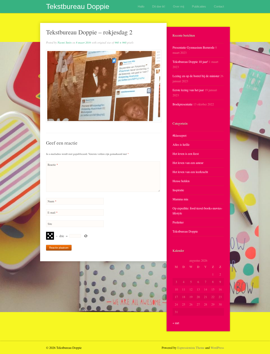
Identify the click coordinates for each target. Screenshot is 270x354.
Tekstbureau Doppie (77, 6)
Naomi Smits (65, 42)
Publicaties (199, 6)
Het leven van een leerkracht (190, 172)
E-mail (53, 212)
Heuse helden (181, 181)
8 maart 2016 (83, 42)
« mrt (176, 323)
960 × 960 (120, 42)
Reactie (53, 165)
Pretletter (178, 222)
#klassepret (179, 135)
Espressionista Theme (190, 347)
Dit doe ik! (158, 6)
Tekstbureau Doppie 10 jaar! (190, 62)
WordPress (217, 347)
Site (50, 224)
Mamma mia (180, 199)
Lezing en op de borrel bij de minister (196, 76)
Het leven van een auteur (188, 163)
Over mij (178, 6)
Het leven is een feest (186, 153)
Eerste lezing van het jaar (188, 90)
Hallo (141, 6)
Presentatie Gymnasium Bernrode (193, 47)
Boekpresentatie (183, 104)
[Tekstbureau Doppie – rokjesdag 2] (103, 86)
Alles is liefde (181, 144)
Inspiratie (178, 190)
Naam (52, 201)
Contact (219, 6)
